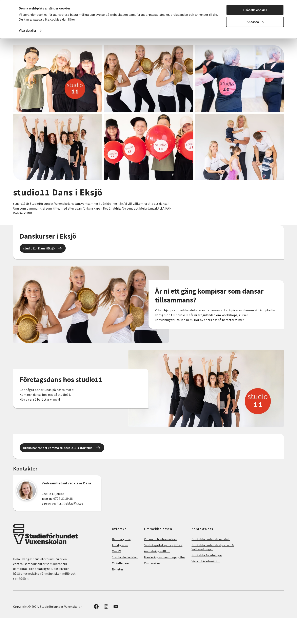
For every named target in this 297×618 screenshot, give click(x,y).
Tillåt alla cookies (255, 10)
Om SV (116, 551)
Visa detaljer (27, 30)
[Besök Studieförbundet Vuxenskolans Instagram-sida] (106, 608)
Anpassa (252, 22)
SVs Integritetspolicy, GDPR (163, 545)
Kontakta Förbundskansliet (211, 539)
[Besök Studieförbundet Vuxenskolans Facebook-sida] (96, 608)
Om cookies (152, 563)
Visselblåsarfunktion (206, 561)
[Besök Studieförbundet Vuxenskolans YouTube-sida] (116, 608)
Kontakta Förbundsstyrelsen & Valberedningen (213, 547)
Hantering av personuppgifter (164, 557)
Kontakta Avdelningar (207, 555)
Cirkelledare (120, 563)
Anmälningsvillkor (157, 551)
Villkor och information (160, 539)
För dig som (120, 545)
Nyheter (117, 569)
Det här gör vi (121, 539)
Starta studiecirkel (125, 557)
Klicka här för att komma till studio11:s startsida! (58, 448)
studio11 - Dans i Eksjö (39, 248)
